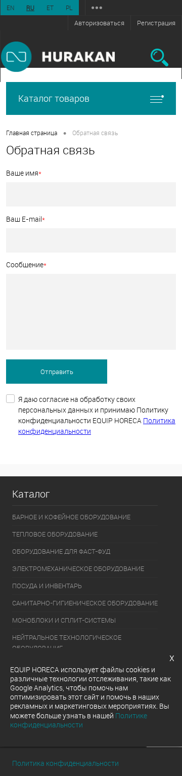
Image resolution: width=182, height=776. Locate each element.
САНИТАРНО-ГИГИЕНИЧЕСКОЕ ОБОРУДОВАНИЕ (85, 602)
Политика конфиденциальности (65, 763)
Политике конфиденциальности (78, 720)
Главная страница (31, 133)
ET (50, 8)
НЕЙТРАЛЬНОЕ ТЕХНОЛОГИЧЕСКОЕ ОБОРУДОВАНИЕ (66, 642)
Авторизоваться (99, 22)
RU (30, 8)
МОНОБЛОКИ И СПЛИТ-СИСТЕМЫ (64, 620)
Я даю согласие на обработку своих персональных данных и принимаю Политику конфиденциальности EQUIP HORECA (96, 415)
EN (10, 8)
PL (69, 8)
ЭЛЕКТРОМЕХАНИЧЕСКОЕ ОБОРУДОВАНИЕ (78, 568)
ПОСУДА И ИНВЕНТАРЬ (47, 585)
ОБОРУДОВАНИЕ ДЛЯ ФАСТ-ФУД (61, 551)
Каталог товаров (53, 98)
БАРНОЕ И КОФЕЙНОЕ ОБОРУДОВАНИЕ (71, 516)
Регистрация (156, 22)
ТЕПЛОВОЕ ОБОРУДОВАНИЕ (55, 534)
